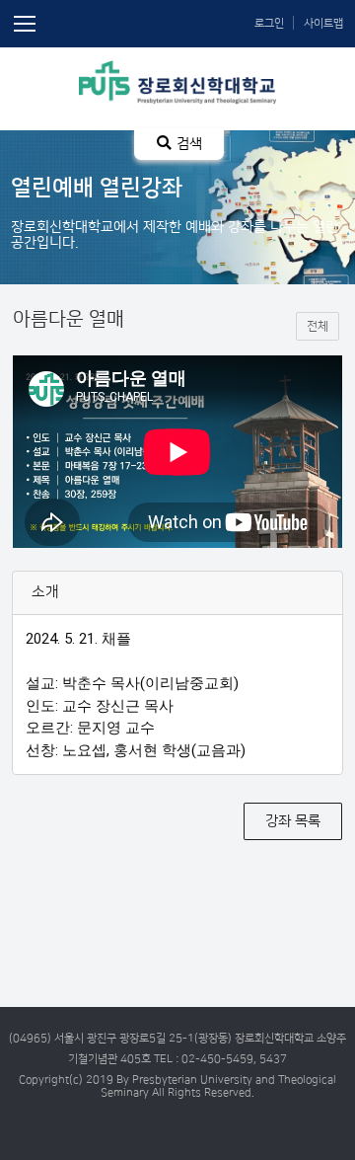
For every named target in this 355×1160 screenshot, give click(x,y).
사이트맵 (323, 23)
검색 (189, 144)
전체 (317, 326)
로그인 (269, 23)
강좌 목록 (292, 821)
